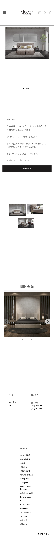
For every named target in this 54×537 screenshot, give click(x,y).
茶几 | (27, 483)
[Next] (48, 321)
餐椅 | (22, 479)
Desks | (28, 505)
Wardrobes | (24, 509)
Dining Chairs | (25, 501)
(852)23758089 (37, 409)
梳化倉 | (23, 463)
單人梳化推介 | (25, 513)
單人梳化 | (24, 516)
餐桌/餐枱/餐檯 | (26, 475)
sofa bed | (29, 493)
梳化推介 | (24, 467)
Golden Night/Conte (19, 160)
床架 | (22, 483)
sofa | (22, 493)
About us (12, 402)
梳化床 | (28, 459)
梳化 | (22, 459)
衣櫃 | (27, 479)
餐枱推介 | (24, 524)
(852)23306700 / (37, 406)
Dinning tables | (26, 497)
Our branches (14, 406)
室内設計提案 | (25, 455)
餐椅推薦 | (24, 520)
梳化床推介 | (25, 471)
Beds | (22, 505)
